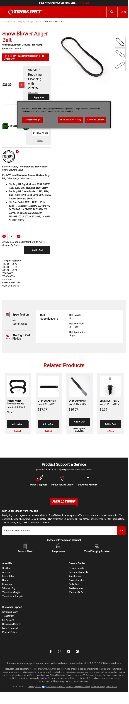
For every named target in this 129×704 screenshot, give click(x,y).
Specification (20, 314)
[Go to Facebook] (51, 653)
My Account (8, 620)
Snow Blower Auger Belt (54, 22)
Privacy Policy (45, 519)
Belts (38, 22)
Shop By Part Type (25, 22)
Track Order (8, 616)
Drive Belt (12, 400)
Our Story (7, 568)
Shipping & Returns (11, 624)
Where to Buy (8, 588)
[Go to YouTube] (68, 653)
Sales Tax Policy (98, 687)
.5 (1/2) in (76, 325)
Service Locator (76, 580)
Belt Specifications (49, 316)
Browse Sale (82, 2)
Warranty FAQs (76, 592)
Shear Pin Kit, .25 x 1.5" (47, 402)
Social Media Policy (81, 687)
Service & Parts (8, 22)
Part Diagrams (76, 588)
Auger (77, 334)
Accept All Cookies (95, 120)
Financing (7, 584)
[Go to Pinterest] (77, 653)
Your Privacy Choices (55, 687)
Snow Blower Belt (78, 400)
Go (121, 530)
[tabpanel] (83, 57)
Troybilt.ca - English (11, 592)
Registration (75, 576)
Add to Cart (37, 250)
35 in (75, 317)
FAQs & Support (10, 628)
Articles (6, 572)
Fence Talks (8, 576)
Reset (40, 140)
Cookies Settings (32, 120)
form (85, 519)
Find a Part (74, 584)
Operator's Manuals (78, 572)
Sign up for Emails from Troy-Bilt (20, 510)
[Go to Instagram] (60, 653)
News (5, 580)
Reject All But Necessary (70, 120)
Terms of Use (111, 687)
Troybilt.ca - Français (12, 596)
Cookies (69, 687)
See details (33, 93)
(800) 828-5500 (10, 612)
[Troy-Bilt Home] (25, 11)
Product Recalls (76, 568)
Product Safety (9, 632)
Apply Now (39, 97)
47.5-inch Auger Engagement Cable (109, 402)
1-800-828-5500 (95, 663)
